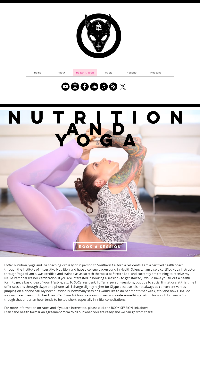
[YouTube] (65, 87)
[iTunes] (104, 87)
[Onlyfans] (113, 87)
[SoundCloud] (94, 87)
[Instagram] (75, 87)
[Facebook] (84, 87)
